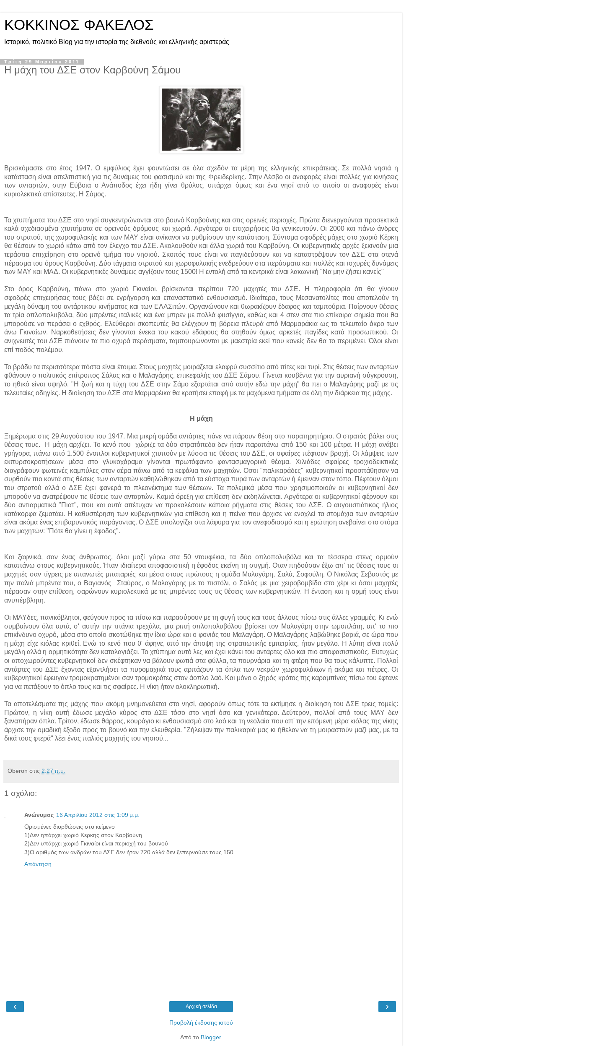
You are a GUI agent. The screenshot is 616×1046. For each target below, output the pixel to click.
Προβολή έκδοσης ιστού (201, 1022)
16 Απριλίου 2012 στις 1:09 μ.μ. (98, 814)
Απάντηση (38, 864)
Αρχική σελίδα (201, 1006)
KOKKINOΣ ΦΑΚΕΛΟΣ (79, 25)
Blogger (211, 1037)
